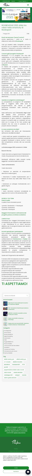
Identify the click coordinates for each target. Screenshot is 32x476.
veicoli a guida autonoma (10, 377)
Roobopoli (19, 41)
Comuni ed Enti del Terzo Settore (11, 345)
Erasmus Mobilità (8, 353)
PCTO (23, 364)
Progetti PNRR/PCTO (8, 341)
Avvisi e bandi (7, 332)
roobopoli (17, 375)
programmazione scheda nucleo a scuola (14, 369)
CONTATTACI (6, 219)
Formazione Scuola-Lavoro (10, 351)
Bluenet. (5, 65)
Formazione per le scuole (16, 451)
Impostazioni (16, 471)
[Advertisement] (16, 404)
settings (16, 462)
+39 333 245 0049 (6, 1)
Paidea (16, 449)
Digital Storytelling (8, 336)
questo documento (19, 433)
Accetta (16, 467)
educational (7, 364)
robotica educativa (18, 372)
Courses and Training (9, 349)
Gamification (7, 338)
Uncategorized (7, 330)
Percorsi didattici (8, 343)
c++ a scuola (7, 362)
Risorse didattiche (8, 334)
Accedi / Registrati (23, 1)
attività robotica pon (21, 359)
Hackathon (6, 347)
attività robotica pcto (9, 359)
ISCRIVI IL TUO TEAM (8, 198)
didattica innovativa (17, 362)
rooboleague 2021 (8, 375)
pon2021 (6, 367)
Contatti (13, 1)
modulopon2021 (16, 364)
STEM (28, 33)
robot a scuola (7, 372)
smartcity (24, 375)
